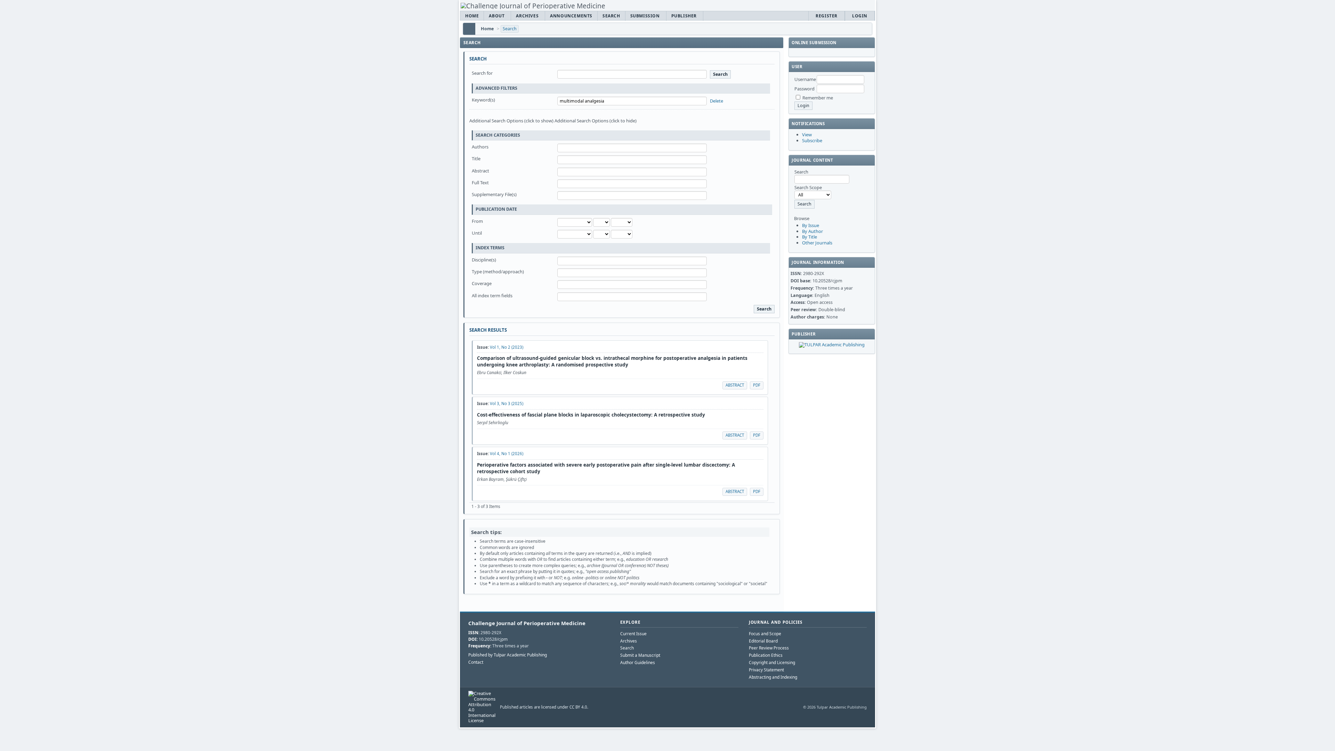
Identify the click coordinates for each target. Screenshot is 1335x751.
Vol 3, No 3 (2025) (506, 403)
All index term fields (492, 295)
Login (859, 16)
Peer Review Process (769, 648)
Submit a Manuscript (640, 655)
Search (611, 16)
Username (805, 79)
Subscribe (812, 140)
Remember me (817, 98)
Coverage (482, 283)
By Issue (810, 225)
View (807, 134)
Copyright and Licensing (772, 662)
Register (827, 16)
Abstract (480, 171)
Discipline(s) (484, 260)
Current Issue (633, 634)
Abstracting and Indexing (773, 677)
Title (476, 158)
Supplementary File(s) (494, 194)
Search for (482, 73)
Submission (645, 16)
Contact (475, 662)
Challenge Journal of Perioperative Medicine (526, 623)
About (496, 16)
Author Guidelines (637, 662)
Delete (716, 101)
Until (477, 233)
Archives (527, 16)
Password (804, 89)
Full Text (480, 182)
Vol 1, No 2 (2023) (506, 347)
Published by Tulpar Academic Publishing (507, 655)
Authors (480, 147)
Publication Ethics (766, 655)
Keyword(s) (483, 100)
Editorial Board (763, 641)
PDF (756, 385)
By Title (809, 237)
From (477, 221)
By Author (812, 231)
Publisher (684, 16)
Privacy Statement (766, 670)
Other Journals (817, 243)
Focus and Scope (765, 634)
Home (472, 16)
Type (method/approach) (498, 271)
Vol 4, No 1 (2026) (506, 453)
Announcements (571, 16)
